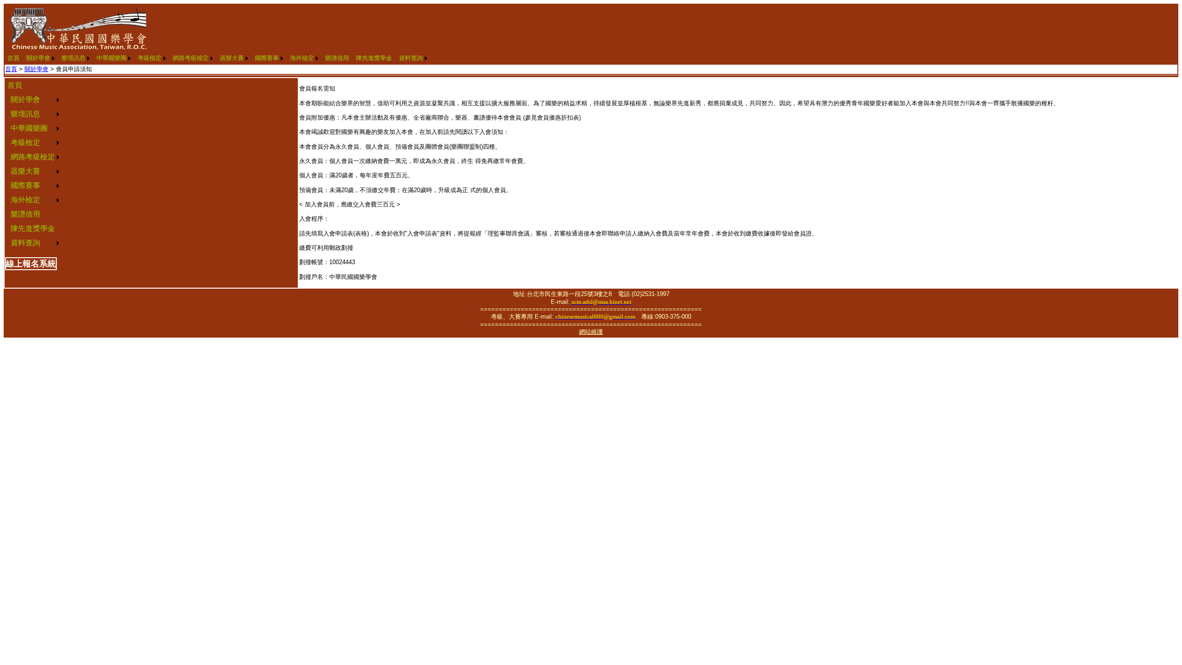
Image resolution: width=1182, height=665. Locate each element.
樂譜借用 (337, 57)
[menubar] (217, 58)
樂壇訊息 (73, 57)
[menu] (33, 164)
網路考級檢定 (191, 57)
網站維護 (591, 331)
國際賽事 (267, 57)
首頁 (13, 57)
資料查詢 (411, 57)
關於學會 (38, 57)
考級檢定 (150, 57)
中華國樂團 (111, 57)
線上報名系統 (31, 263)
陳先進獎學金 (374, 57)
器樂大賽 (232, 57)
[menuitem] (13, 58)
